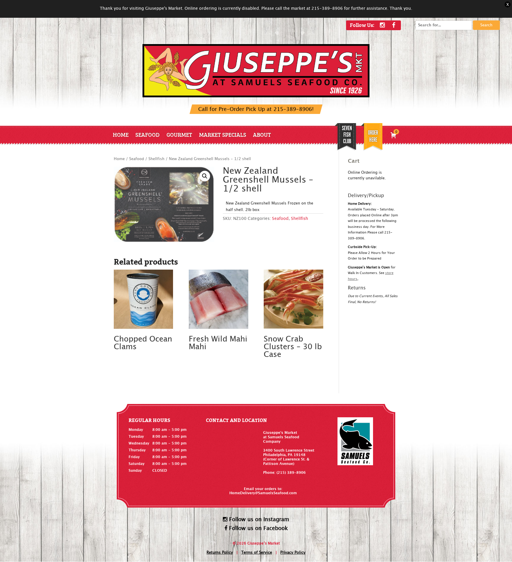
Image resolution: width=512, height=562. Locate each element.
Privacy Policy (292, 553)
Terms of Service (256, 553)
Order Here (373, 136)
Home (121, 134)
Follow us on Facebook (257, 528)
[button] (204, 176)
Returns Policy (220, 553)
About (262, 134)
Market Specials (222, 134)
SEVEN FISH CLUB (347, 135)
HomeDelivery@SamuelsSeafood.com (263, 493)
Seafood (147, 134)
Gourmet (179, 134)
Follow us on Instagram (258, 519)
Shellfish (156, 159)
